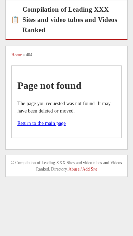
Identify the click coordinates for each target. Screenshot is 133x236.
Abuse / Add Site (82, 169)
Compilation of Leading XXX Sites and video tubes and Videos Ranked (64, 20)
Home (16, 54)
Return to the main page (41, 123)
